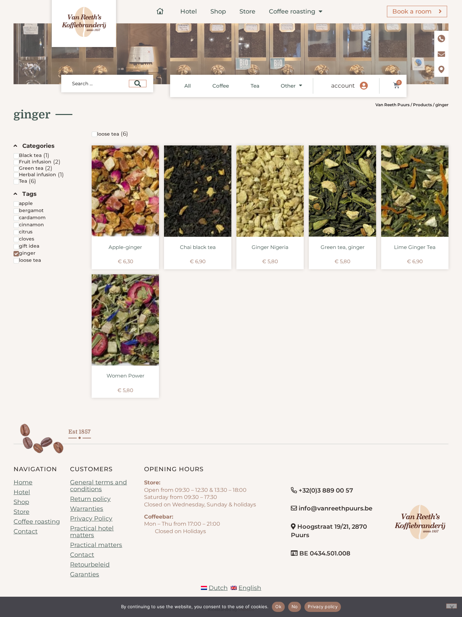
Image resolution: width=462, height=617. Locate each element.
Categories (38, 145)
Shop (218, 11)
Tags (29, 193)
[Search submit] (137, 83)
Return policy (90, 499)
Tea (255, 86)
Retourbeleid (90, 564)
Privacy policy (323, 606)
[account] (364, 86)
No (295, 606)
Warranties (86, 508)
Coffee (220, 86)
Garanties (84, 574)
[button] (48, 146)
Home (23, 482)
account (343, 85)
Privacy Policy (91, 518)
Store (247, 11)
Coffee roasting (292, 11)
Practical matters (96, 545)
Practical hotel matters (92, 532)
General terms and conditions (98, 486)
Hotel (188, 11)
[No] (451, 606)
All (187, 86)
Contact (26, 531)
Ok (278, 606)
